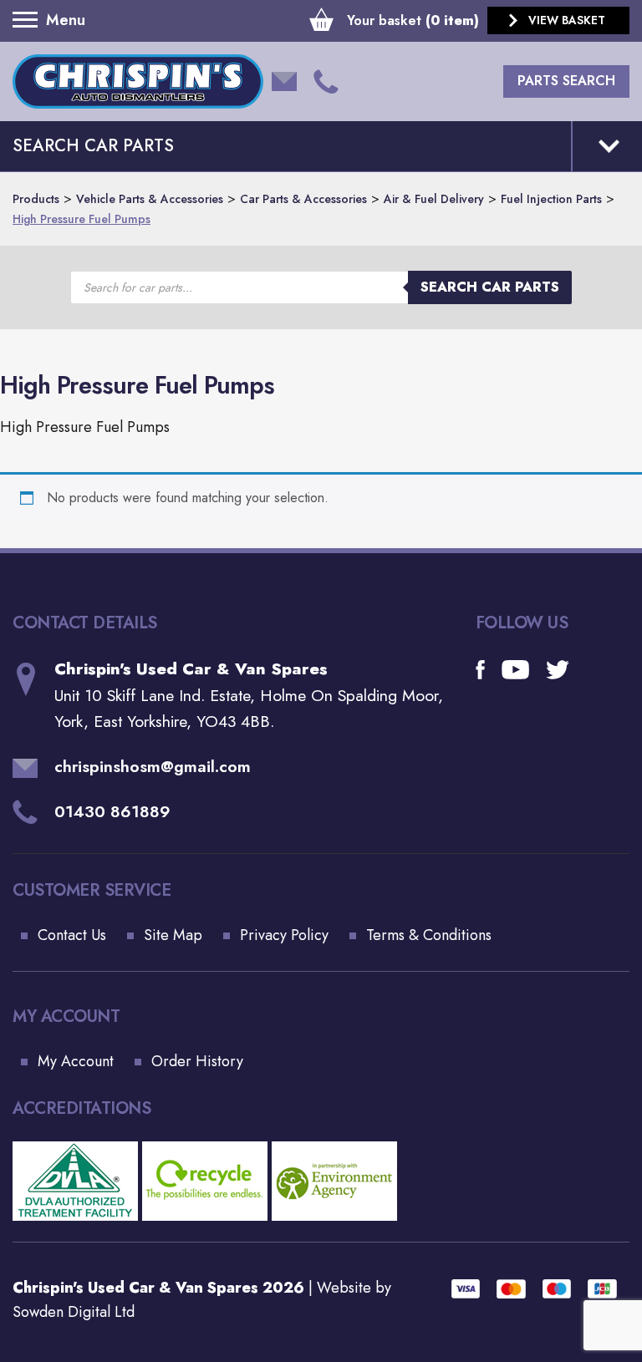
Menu (29, 20)
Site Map (173, 935)
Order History (197, 1061)
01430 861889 (112, 811)
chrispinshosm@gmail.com (152, 766)
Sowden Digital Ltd (74, 1312)
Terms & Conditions (429, 935)
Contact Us (72, 935)
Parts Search (566, 80)
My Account (76, 1061)
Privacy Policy (284, 935)
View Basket (566, 20)
